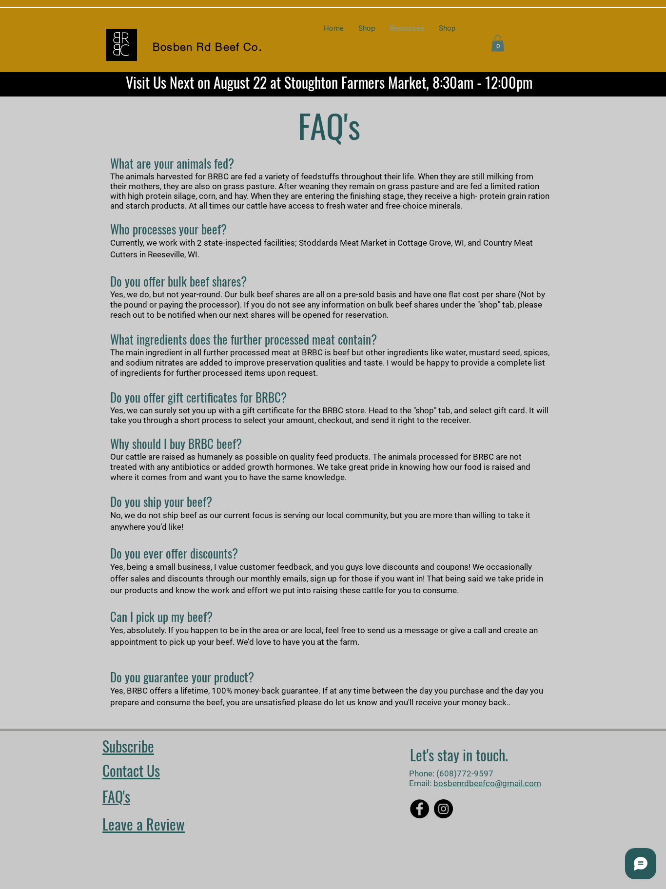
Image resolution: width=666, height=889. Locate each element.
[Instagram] (443, 808)
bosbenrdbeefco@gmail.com (487, 783)
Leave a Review (143, 824)
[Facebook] (419, 808)
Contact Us (131, 770)
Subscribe (128, 746)
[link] (498, 43)
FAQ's (116, 796)
